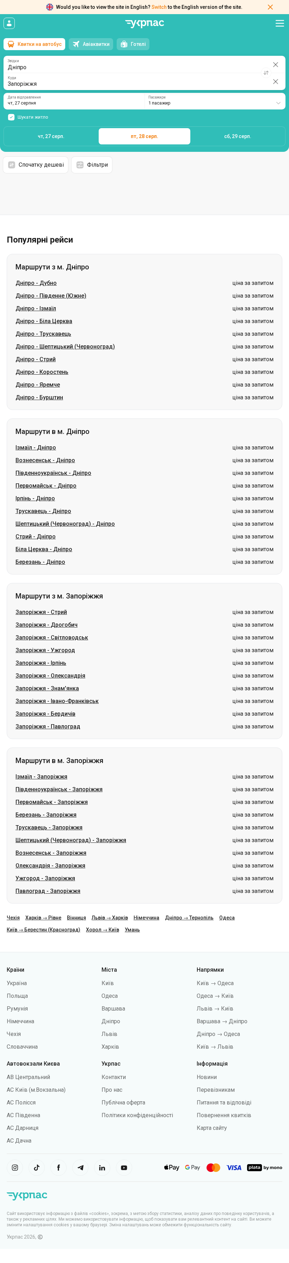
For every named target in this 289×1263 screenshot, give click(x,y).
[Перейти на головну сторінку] (144, 24)
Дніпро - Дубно (36, 283)
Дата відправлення (24, 97)
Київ (108, 983)
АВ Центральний (28, 1077)
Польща (17, 996)
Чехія (13, 918)
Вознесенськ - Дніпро (45, 460)
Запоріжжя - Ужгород (45, 650)
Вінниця (76, 918)
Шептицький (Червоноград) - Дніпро (65, 523)
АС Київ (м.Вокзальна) (36, 1089)
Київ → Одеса (215, 983)
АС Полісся (21, 1102)
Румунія (17, 1008)
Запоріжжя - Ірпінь (41, 663)
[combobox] (215, 101)
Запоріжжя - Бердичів (45, 713)
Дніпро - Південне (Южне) (51, 295)
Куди (12, 78)
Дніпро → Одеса (218, 1034)
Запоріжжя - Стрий (41, 612)
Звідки (13, 61)
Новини (207, 1077)
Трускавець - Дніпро (43, 511)
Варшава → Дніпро (222, 1021)
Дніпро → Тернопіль (189, 918)
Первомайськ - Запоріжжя (52, 802)
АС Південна (23, 1115)
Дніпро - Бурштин (39, 397)
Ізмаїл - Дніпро (36, 447)
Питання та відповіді (224, 1102)
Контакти (114, 1077)
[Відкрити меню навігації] (279, 23)
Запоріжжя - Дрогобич (47, 624)
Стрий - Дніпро (36, 536)
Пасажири (157, 97)
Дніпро (111, 1021)
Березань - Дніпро (40, 562)
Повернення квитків (224, 1115)
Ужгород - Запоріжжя (45, 878)
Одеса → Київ (215, 996)
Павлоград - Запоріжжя (48, 891)
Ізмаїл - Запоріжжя (41, 776)
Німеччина (146, 918)
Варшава (113, 1008)
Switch (159, 7)
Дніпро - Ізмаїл (36, 308)
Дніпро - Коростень (42, 372)
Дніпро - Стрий (36, 359)
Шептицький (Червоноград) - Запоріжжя (71, 840)
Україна (17, 983)
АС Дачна (19, 1140)
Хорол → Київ (102, 930)
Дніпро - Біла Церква (44, 321)
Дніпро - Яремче (38, 384)
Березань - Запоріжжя (46, 814)
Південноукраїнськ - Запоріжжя (59, 789)
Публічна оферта (123, 1102)
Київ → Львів (215, 1046)
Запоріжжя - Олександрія (50, 675)
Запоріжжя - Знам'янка (47, 688)
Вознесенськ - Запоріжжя (51, 853)
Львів (109, 1034)
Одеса (227, 918)
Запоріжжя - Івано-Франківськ (57, 701)
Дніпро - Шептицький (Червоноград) (65, 346)
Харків (110, 1046)
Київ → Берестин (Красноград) (43, 930)
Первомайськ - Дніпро (46, 485)
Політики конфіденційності (137, 1115)
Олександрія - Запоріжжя (50, 865)
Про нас (112, 1089)
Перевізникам (216, 1089)
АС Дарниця (22, 1128)
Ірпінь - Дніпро (35, 498)
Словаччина (22, 1046)
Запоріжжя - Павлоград (48, 726)
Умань (132, 930)
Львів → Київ (215, 1008)
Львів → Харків (110, 918)
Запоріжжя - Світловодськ (52, 637)
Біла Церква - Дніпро (44, 549)
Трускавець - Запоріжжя (49, 827)
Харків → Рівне (43, 918)
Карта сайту (212, 1128)
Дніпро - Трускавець (43, 333)
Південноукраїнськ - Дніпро (53, 473)
